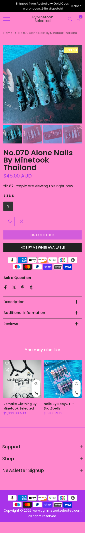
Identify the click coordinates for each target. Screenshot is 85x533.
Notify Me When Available (42, 247)
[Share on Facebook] (5, 288)
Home (7, 33)
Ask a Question (17, 278)
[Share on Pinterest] (23, 288)
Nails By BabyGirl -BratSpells (59, 406)
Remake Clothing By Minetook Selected (19, 406)
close (77, 6)
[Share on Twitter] (14, 288)
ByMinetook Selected (42, 19)
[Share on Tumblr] (31, 288)
